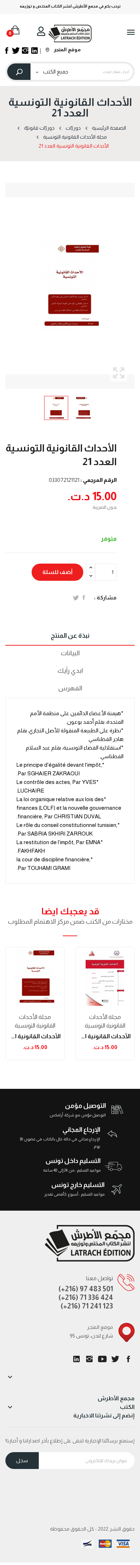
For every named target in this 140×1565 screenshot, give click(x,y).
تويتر (115, 1359)
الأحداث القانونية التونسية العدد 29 (105, 1036)
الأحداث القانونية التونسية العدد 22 (35, 1036)
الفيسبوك (128, 1359)
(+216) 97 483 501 (86, 1289)
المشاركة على (84, 597)
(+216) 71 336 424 (86, 1297)
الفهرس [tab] (70, 688)
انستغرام (89, 1359)
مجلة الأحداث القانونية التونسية (35, 1021)
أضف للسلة (57, 572)
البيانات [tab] (70, 653)
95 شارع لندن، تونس (91, 1336)
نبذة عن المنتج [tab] (70, 635)
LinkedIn (76, 1359)
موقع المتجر (67, 49)
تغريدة (76, 597)
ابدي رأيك (70, 670)
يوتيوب (102, 1359)
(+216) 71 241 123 (87, 1306)
